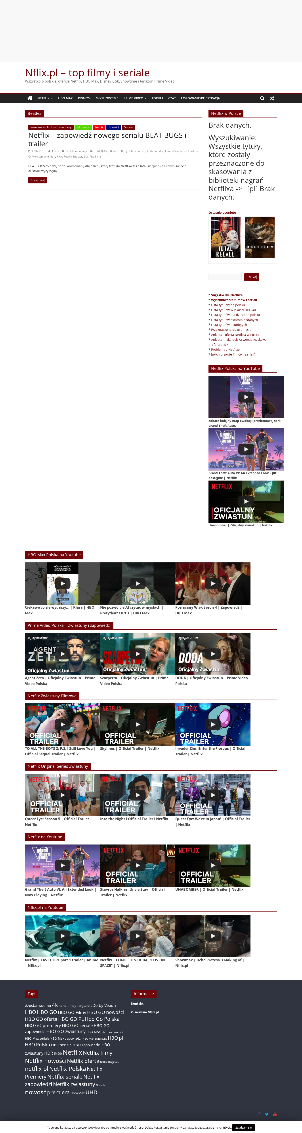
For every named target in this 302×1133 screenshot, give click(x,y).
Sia (86, 156)
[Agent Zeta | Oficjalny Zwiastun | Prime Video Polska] (62, 654)
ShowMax (78, 1093)
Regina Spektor (73, 156)
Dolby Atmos (84, 1006)
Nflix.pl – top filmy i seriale (87, 72)
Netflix (43, 98)
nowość (35, 1092)
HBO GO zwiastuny (66, 1031)
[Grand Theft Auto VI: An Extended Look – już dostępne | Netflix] (246, 449)
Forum (157, 98)
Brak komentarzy (76, 151)
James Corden (188, 151)
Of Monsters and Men (41, 156)
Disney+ (84, 98)
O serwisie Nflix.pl (145, 1012)
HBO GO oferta (41, 1019)
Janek (55, 151)
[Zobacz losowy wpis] (272, 98)
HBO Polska (37, 1044)
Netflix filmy (97, 1052)
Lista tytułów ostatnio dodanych (234, 320)
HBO (30, 1012)
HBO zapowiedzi (87, 1044)
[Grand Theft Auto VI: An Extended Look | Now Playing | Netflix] (62, 865)
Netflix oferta (83, 1060)
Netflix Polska (67, 1069)
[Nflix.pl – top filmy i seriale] (30, 98)
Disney (71, 1006)
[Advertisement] (151, 31)
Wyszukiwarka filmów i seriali (234, 300)
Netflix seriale (64, 1076)
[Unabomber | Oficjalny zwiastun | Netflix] (246, 502)
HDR (48, 1053)
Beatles (114, 151)
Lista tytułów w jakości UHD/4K (233, 310)
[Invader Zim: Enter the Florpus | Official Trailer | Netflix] (212, 724)
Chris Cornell (137, 151)
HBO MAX (65, 98)
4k (55, 1004)
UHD (91, 1092)
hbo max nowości (112, 1032)
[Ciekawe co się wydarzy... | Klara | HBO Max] (62, 583)
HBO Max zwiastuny (94, 1039)
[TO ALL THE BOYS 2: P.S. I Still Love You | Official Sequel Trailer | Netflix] (62, 724)
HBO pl (115, 1038)
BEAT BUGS (101, 151)
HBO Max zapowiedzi (66, 1038)
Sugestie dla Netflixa (227, 295)
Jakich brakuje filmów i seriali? (233, 354)
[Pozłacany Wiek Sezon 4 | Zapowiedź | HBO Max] (212, 583)
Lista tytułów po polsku (228, 305)
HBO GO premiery (43, 1025)
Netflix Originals (109, 1062)
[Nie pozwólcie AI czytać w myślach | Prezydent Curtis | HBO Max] (137, 583)
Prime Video (133, 98)
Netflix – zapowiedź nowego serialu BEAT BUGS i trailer (107, 139)
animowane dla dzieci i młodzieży (51, 127)
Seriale (128, 127)
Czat (172, 98)
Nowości (114, 127)
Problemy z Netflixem (227, 349)
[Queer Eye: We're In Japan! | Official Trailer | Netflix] (212, 795)
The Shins (95, 156)
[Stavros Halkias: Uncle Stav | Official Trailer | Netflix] (137, 865)
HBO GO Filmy (72, 1012)
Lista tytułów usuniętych (229, 325)
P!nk (59, 156)
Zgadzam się (243, 1127)
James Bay (171, 151)
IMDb (58, 1053)
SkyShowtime (107, 98)
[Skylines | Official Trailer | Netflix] (137, 724)
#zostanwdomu (38, 1005)
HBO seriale (61, 1044)
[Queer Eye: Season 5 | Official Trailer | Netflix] (62, 795)
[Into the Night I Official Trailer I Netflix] (137, 795)
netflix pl (36, 1069)
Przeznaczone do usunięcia (231, 329)
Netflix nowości (45, 1061)
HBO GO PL (71, 1019)
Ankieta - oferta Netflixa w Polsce (235, 335)
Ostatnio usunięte (222, 212)
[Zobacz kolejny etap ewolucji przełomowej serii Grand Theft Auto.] (246, 397)
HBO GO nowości (105, 1012)
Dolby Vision (104, 1005)
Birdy (124, 151)
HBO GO (47, 1012)
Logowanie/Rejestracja (200, 98)
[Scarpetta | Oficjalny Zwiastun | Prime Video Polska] (137, 654)
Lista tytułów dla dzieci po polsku (235, 315)
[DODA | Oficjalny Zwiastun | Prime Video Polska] (212, 654)
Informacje (83, 127)
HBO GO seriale (77, 1025)
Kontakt (137, 1003)
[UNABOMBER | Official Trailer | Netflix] (212, 865)
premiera (58, 1092)
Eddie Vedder (155, 151)
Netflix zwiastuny (74, 1084)
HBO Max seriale (37, 1038)
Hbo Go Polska (102, 1019)
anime (63, 1006)
